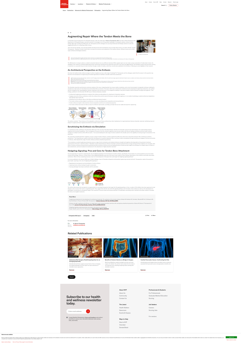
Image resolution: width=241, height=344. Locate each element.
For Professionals (154, 293)
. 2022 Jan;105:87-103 (100, 208)
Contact (164, 2)
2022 (93, 215)
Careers (150, 2)
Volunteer (122, 325)
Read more (71, 270)
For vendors (153, 316)
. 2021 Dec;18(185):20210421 (89, 204)
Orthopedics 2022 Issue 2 (75, 215)
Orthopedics (97, 10)
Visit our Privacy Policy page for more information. (23, 341)
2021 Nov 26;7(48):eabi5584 (107, 200)
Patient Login (175, 2)
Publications (70, 10)
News (161, 2)
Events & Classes (124, 313)
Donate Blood (123, 327)
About (146, 2)
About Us (122, 293)
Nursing (151, 298)
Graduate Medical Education (158, 296)
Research (169, 2)
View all (71, 277)
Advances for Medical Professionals (84, 10)
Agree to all (231, 337)
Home (64, 10)
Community (123, 296)
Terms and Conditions (90, 317)
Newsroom (122, 310)
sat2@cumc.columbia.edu (79, 225)
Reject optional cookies (231, 339)
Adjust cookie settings (6, 341)
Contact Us (123, 298)
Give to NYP (155, 2)
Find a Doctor (173, 6)
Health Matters (124, 308)
